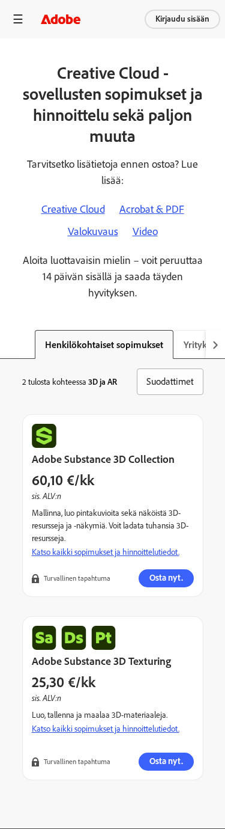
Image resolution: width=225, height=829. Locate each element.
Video (145, 231)
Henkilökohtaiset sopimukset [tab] (104, 344)
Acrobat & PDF (151, 209)
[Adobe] (60, 19)
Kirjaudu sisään (182, 19)
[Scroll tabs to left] (9, 344)
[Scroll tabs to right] (215, 344)
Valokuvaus (93, 231)
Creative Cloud (73, 209)
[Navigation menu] (18, 19)
